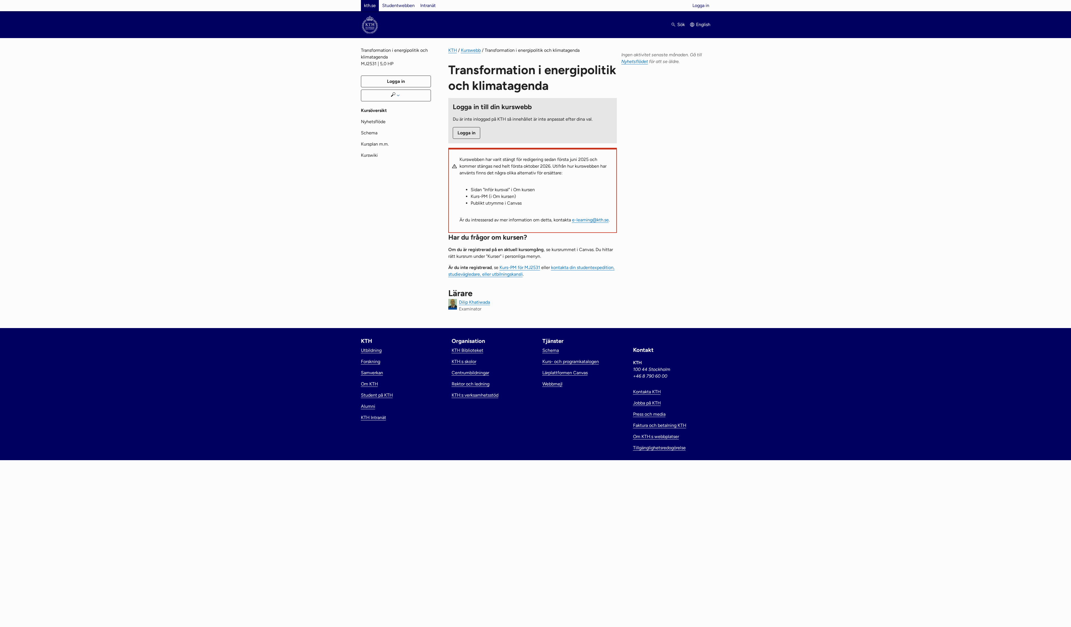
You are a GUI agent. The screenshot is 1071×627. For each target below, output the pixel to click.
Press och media (649, 414)
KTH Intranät (373, 417)
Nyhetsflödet (634, 61)
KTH (452, 50)
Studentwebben (398, 5)
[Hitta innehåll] (396, 95)
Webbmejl (552, 384)
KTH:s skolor (464, 361)
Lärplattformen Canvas (565, 372)
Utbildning (371, 350)
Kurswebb (471, 50)
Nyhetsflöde (373, 121)
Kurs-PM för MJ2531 (520, 267)
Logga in (700, 5)
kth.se (370, 5)
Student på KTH (377, 395)
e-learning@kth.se (590, 220)
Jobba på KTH (647, 403)
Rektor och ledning (470, 384)
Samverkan (372, 372)
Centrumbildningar (470, 372)
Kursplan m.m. (375, 144)
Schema (369, 132)
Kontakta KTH (647, 391)
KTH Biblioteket (467, 350)
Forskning (370, 361)
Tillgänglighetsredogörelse (659, 447)
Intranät (428, 5)
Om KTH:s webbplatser (656, 436)
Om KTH (369, 384)
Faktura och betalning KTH (659, 425)
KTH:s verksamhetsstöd (475, 395)
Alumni (368, 406)
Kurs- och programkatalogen (570, 361)
